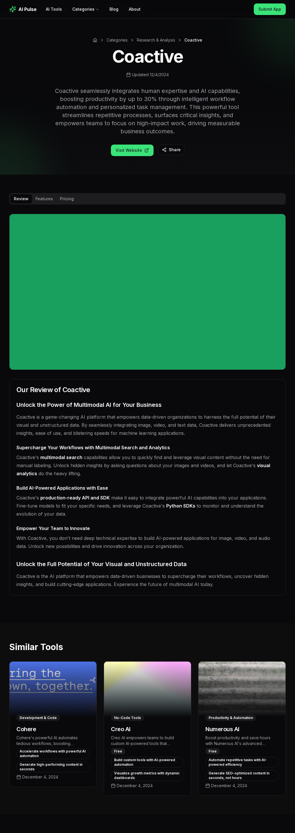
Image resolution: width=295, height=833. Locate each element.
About (135, 9)
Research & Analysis (156, 40)
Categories (83, 9)
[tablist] (147, 199)
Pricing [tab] (67, 198)
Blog (113, 9)
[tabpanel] (147, 409)
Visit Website (129, 150)
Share (175, 149)
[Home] (95, 40)
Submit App (269, 9)
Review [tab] (21, 198)
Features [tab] (44, 198)
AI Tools (54, 9)
